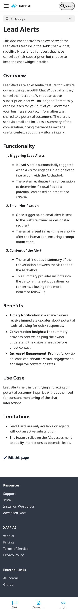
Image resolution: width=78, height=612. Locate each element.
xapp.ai (8, 536)
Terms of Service (15, 548)
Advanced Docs (14, 513)
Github (8, 584)
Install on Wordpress (19, 506)
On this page (15, 18)
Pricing (8, 542)
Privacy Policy (13, 555)
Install (7, 500)
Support (9, 493)
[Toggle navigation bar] (6, 6)
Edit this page (18, 457)
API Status (11, 578)
